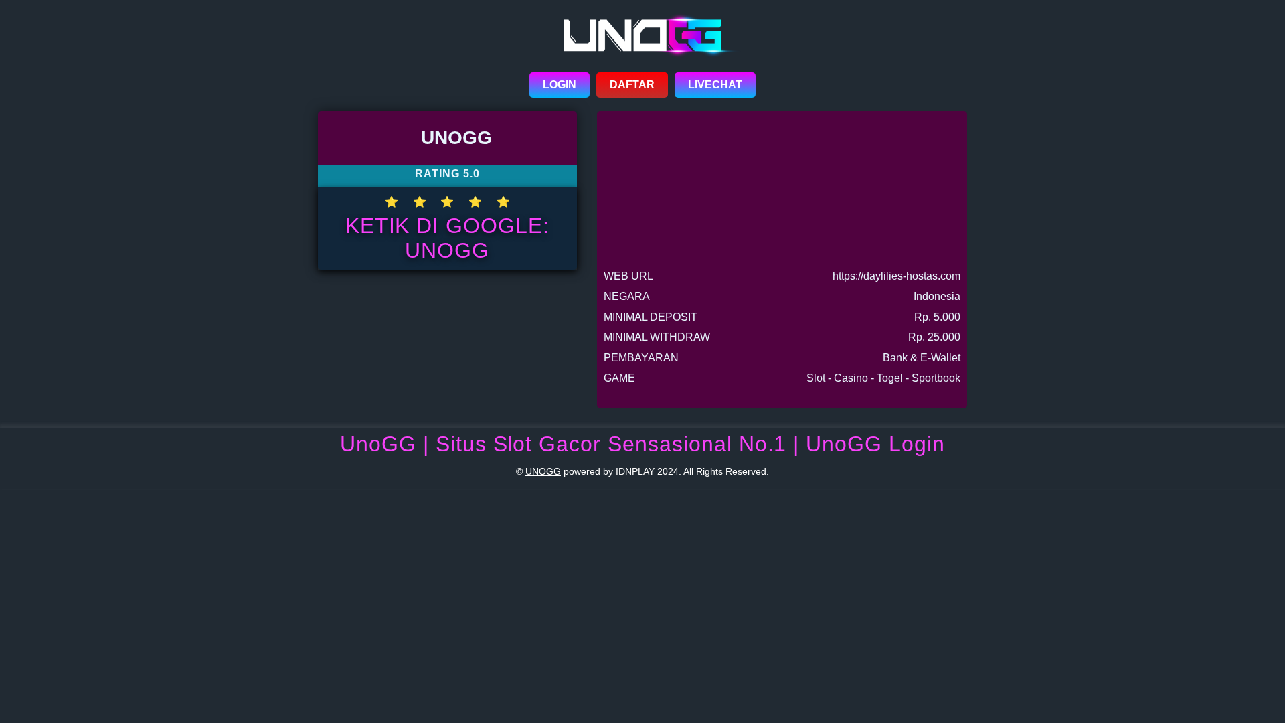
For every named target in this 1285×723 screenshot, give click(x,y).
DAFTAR (632, 84)
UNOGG (543, 471)
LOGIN (559, 84)
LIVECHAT (715, 84)
